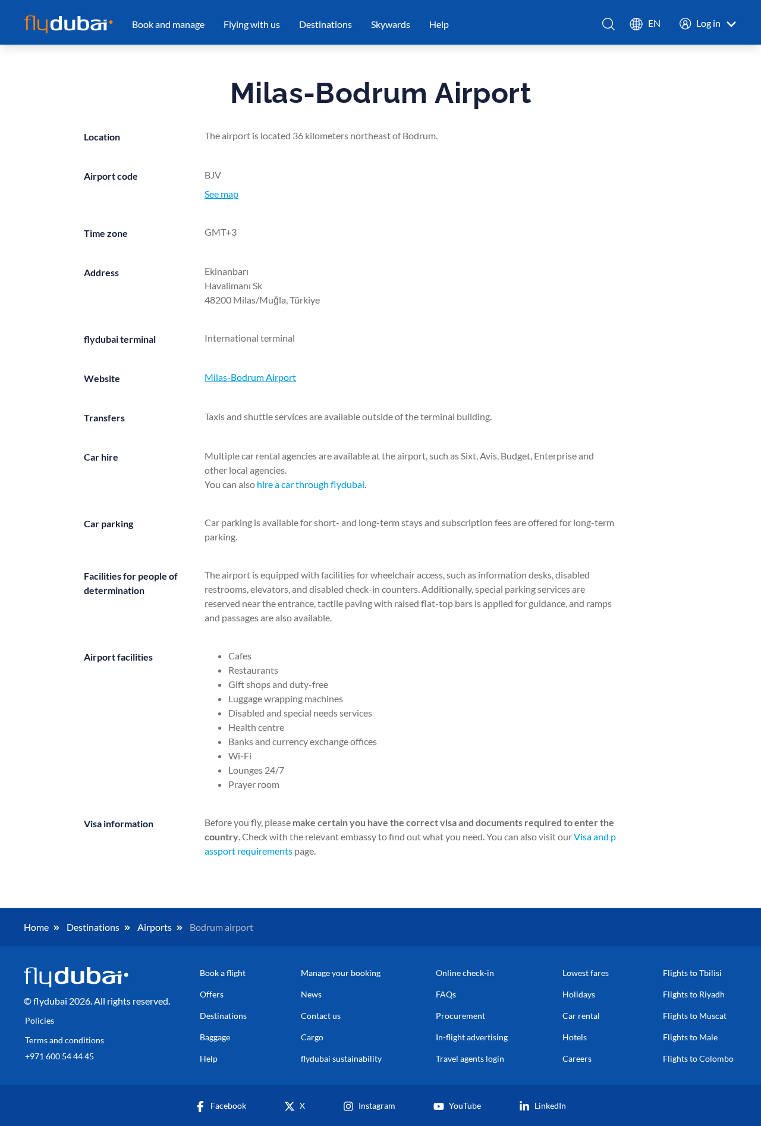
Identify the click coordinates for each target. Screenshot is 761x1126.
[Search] (609, 24)
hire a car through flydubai (310, 484)
